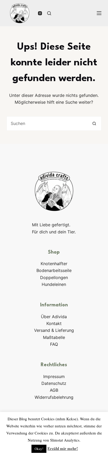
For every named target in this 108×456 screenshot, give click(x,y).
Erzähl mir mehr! (62, 448)
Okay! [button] (39, 448)
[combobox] (47, 123)
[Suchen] (49, 13)
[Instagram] (40, 13)
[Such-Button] (94, 123)
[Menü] (99, 13)
